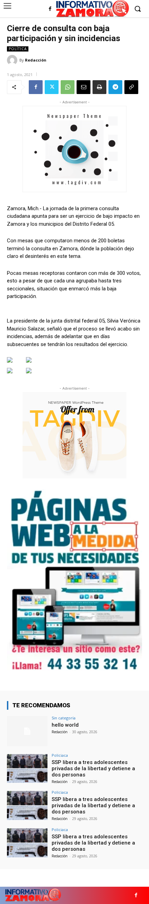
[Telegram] (115, 87)
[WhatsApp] (67, 87)
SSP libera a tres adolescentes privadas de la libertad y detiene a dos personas (93, 768)
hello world (65, 725)
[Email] (83, 87)
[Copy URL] (131, 87)
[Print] (99, 87)
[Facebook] (50, 9)
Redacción (35, 60)
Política (18, 48)
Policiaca (60, 755)
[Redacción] (13, 60)
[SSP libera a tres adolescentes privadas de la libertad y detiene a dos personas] (27, 768)
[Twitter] (52, 87)
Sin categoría (64, 718)
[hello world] (27, 731)
